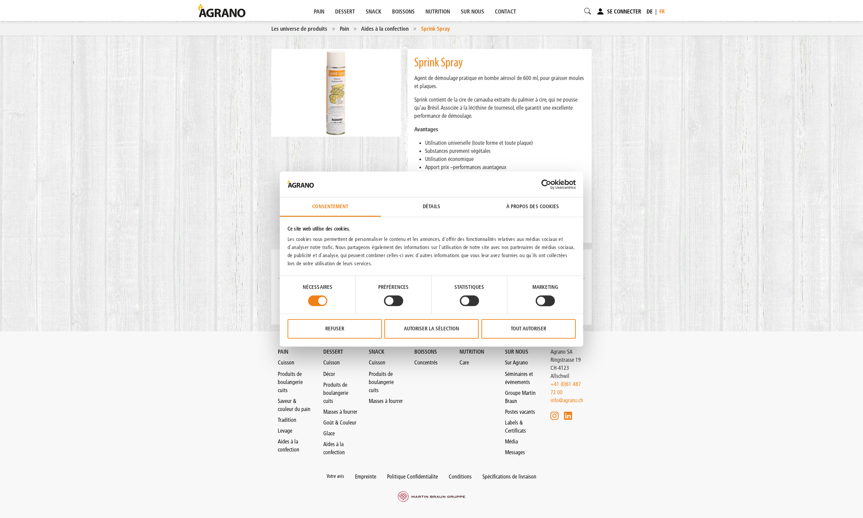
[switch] (393, 300)
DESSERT (345, 11)
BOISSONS (403, 11)
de (650, 11)
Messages (515, 452)
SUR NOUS (472, 11)
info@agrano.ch (566, 400)
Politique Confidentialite (412, 476)
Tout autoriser (528, 329)
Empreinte (365, 476)
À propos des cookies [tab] (532, 206)
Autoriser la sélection (431, 329)
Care (464, 362)
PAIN (319, 11)
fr (662, 11)
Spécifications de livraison (509, 476)
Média (511, 441)
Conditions (460, 476)
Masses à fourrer (340, 411)
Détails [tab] (431, 206)
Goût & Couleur (339, 422)
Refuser (334, 329)
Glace (329, 433)
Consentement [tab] (330, 206)
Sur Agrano (516, 362)
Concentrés (426, 362)
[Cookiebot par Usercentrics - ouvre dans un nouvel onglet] (546, 184)
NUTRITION (437, 11)
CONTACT (505, 11)
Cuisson (286, 362)
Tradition (287, 419)
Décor (329, 374)
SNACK (373, 11)
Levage (285, 430)
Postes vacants (520, 411)
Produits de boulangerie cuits (290, 382)
